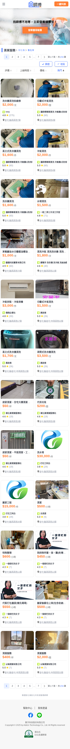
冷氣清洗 (41, 151)
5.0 (38, 115)
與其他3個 (50, 220)
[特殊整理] (17, 540)
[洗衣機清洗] (17, 188)
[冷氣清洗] (52, 138)
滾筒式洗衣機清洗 (46, 352)
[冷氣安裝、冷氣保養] (17, 289)
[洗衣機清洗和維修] (17, 88)
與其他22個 (58, 321)
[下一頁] (44, 57)
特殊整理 (7, 552)
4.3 (4, 567)
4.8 (4, 115)
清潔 (39, 502)
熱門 (59, 70)
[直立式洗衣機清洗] (17, 138)
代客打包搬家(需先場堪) (14, 603)
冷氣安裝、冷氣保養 (12, 301)
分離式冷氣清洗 (45, 101)
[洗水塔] (52, 439)
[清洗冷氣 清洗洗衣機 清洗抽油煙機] (52, 238)
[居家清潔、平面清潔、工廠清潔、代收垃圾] (17, 439)
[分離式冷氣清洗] (52, 88)
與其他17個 (17, 321)
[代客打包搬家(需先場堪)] (17, 590)
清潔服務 (9, 50)
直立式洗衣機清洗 (11, 151)
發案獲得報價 (35, 30)
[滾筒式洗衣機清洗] (52, 339)
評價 (7, 70)
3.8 (38, 466)
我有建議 (42, 708)
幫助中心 (27, 708)
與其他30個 (51, 471)
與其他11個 (17, 572)
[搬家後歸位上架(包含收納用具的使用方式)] (52, 590)
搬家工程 (7, 502)
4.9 (4, 266)
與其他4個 (50, 120)
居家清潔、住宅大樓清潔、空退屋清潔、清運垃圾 (27, 402)
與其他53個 (23, 672)
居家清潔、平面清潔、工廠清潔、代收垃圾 (24, 452)
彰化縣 (21, 50)
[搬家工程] (17, 489)
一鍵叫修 (61, 4)
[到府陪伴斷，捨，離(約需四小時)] (52, 540)
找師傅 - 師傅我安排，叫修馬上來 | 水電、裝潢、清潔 (35, 4)
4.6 (38, 266)
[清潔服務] (17, 640)
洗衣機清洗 (8, 201)
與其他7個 (16, 120)
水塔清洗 (41, 201)
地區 (62, 64)
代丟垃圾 (41, 402)
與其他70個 (17, 271)
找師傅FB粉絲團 (30, 715)
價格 (42, 70)
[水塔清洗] (52, 188)
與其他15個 (51, 522)
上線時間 (24, 70)
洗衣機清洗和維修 (11, 101)
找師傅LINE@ (39, 715)
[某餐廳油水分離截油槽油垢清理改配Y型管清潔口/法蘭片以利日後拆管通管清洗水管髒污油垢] (17, 238)
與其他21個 (51, 271)
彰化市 (31, 50)
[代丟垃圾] (52, 389)
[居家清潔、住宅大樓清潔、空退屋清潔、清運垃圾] (17, 389)
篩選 (47, 64)
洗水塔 (40, 452)
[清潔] (52, 489)
